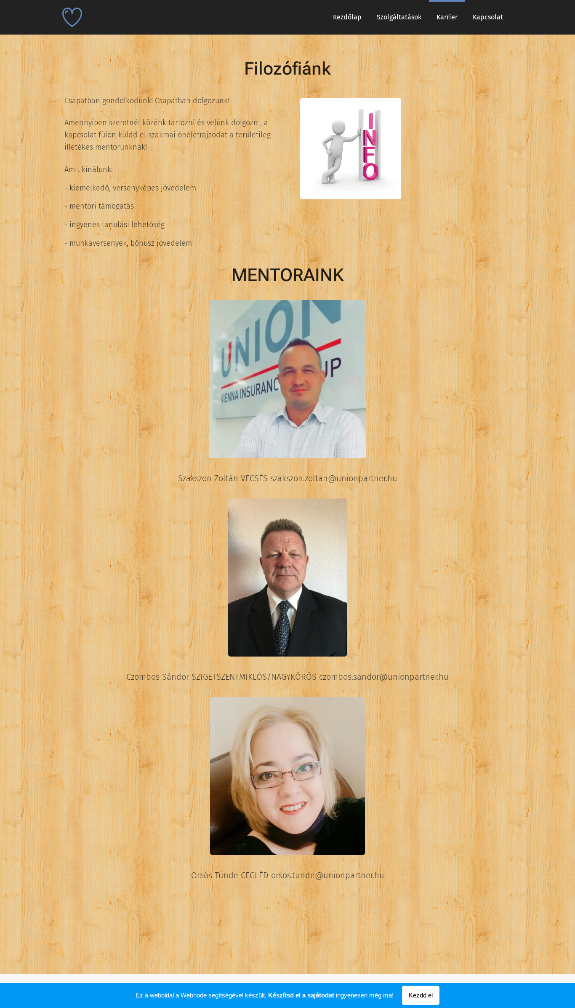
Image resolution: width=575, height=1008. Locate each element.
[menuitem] (347, 17)
